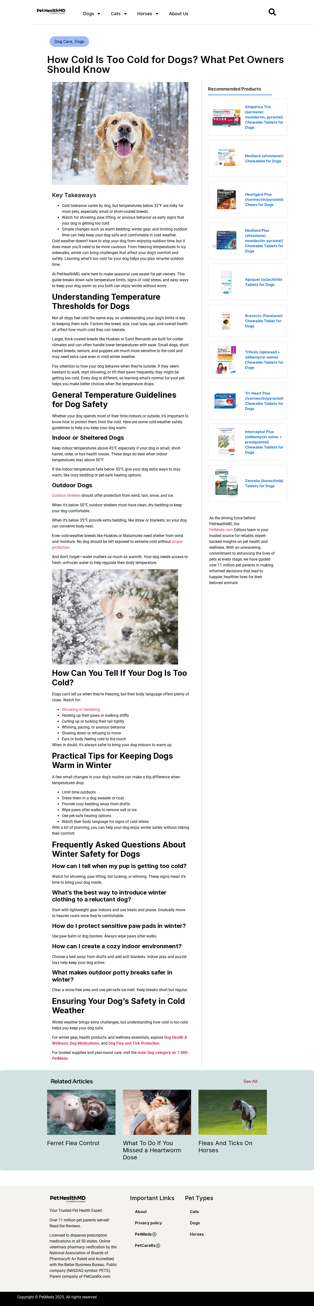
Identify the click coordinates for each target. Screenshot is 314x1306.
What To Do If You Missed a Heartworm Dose (152, 1150)
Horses (144, 13)
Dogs (88, 13)
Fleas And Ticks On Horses (225, 1147)
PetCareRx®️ (147, 1245)
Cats (116, 13)
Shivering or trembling (81, 709)
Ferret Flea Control (73, 1143)
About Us (178, 13)
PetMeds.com (221, 529)
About (141, 1211)
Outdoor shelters (66, 495)
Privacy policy (148, 1222)
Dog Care (63, 41)
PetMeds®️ (146, 1234)
